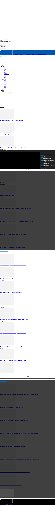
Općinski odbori (4, 79)
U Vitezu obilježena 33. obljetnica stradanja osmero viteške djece (11, 346)
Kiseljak (5, 84)
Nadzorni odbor (6, 75)
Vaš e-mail (9, 47)
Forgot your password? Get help (4, 44)
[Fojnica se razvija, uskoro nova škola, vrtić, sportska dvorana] (7, 290)
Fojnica (5, 82)
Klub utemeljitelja (6, 78)
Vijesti (3, 66)
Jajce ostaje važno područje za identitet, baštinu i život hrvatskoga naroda (13, 265)
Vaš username (10, 42)
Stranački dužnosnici (6, 74)
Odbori (5, 76)
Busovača (5, 81)
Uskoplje (5, 87)
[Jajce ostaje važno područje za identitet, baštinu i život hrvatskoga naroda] (7, 263)
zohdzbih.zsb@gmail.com (8, 504)
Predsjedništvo (6, 73)
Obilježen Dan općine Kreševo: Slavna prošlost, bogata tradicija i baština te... (14, 147)
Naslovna (3, 65)
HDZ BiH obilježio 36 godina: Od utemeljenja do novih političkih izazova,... (13, 134)
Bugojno (5, 80)
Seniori (5, 69)
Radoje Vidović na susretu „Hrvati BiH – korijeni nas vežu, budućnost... (13, 333)
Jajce (4, 83)
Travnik (5, 86)
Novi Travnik (5, 85)
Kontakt (3, 91)
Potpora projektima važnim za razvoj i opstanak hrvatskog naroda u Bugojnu (14, 319)
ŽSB (4, 68)
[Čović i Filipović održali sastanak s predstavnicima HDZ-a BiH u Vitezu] (7, 358)
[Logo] (6, 64)
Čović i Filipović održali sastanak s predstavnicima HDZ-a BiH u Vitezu (13, 360)
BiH (4, 67)
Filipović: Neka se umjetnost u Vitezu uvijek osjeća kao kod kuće (11, 120)
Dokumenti (3, 89)
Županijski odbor (4, 72)
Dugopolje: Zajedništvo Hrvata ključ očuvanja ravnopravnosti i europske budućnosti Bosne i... (17, 278)
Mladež (5, 70)
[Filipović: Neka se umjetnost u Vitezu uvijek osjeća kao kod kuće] (7, 118)
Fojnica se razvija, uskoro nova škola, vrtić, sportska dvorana (11, 292)
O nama (3, 90)
